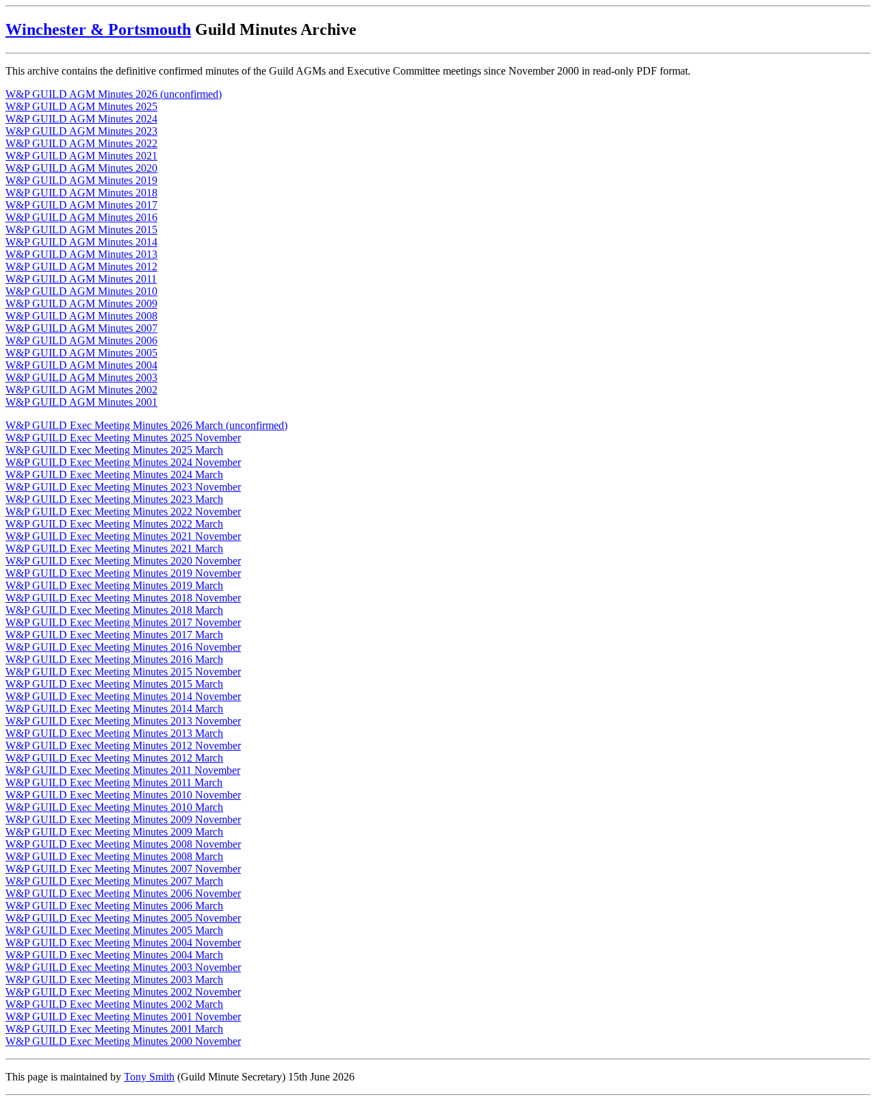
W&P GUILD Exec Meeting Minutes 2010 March (114, 807)
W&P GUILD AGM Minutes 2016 (81, 217)
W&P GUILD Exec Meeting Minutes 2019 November (123, 573)
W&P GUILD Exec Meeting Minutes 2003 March (114, 979)
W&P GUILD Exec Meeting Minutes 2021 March (114, 548)
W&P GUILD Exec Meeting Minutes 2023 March (114, 499)
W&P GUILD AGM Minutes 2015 (81, 229)
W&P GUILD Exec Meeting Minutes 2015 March (114, 684)
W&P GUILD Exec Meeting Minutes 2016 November (123, 647)
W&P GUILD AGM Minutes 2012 (81, 266)
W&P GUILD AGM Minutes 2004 (81, 365)
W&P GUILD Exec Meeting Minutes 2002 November (123, 992)
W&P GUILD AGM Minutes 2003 (81, 377)
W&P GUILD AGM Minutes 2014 (81, 242)
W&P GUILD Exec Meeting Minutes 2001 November (123, 1016)
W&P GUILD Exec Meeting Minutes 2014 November (123, 696)
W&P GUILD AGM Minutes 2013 (81, 254)
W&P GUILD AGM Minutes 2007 (81, 328)
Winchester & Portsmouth (98, 29)
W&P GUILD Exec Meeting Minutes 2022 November (123, 511)
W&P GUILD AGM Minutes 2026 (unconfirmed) (113, 94)
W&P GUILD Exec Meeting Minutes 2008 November (123, 844)
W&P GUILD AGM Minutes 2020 (81, 168)
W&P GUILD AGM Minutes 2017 (81, 205)
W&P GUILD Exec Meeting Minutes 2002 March (114, 1004)
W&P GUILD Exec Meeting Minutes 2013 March (114, 733)
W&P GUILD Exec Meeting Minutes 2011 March (113, 782)
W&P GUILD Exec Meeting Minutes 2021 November (123, 536)
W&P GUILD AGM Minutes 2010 (81, 291)
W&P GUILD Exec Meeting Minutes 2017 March (114, 634)
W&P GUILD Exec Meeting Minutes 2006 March (114, 905)
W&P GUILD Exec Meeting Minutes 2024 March (114, 474)
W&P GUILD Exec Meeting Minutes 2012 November (123, 745)
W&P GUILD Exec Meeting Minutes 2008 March (114, 856)
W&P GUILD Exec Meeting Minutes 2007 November (123, 869)
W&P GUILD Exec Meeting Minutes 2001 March (114, 1029)
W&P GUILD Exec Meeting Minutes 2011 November (122, 770)
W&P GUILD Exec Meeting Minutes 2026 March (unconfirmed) (146, 425)
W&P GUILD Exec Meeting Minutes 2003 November (123, 967)
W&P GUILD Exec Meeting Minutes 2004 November (123, 942)
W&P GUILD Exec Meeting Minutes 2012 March (114, 758)
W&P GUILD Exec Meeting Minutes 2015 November (123, 671)
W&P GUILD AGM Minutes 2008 (81, 316)
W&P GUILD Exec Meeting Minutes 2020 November (123, 561)
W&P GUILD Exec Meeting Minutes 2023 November (123, 487)
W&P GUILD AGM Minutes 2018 (81, 192)
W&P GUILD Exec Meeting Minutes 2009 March (114, 832)
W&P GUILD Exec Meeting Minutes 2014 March (114, 708)
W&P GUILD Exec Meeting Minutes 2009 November (123, 819)
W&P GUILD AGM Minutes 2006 (81, 340)
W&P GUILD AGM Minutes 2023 (81, 131)
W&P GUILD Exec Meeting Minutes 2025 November (123, 437)
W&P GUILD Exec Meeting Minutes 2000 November (123, 1041)
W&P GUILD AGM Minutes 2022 (81, 143)
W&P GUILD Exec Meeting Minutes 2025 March (114, 450)
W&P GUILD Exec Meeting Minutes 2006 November (123, 893)
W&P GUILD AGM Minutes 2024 (81, 119)
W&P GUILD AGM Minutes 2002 (81, 390)
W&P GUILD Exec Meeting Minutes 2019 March (114, 585)
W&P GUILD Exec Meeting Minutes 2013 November (123, 721)
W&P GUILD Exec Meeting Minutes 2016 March (114, 659)
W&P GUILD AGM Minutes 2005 (81, 353)
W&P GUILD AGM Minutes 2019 (81, 180)
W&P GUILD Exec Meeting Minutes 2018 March (114, 610)
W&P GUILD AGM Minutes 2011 (81, 279)
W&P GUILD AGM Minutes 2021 (81, 155)
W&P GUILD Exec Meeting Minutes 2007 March (114, 881)
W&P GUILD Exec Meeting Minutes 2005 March (114, 930)
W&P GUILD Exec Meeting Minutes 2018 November (123, 598)
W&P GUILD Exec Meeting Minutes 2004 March (114, 955)
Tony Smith (149, 1077)
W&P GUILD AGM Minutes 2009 (81, 303)
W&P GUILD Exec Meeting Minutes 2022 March (114, 524)
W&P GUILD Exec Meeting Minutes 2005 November (123, 918)
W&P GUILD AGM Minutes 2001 (81, 402)
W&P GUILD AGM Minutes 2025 (81, 106)
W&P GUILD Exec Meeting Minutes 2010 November (123, 795)
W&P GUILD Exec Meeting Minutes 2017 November (123, 622)
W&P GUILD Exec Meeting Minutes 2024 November (123, 462)
